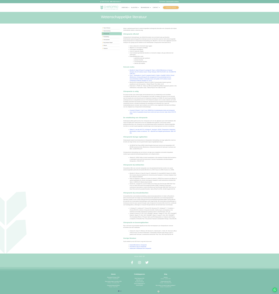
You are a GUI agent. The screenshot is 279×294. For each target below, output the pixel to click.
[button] (171, 7)
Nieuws (105, 45)
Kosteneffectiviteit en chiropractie (138, 245)
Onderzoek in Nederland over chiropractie (140, 248)
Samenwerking (107, 30)
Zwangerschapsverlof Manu (113, 285)
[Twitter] (147, 262)
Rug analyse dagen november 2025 (113, 281)
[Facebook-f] (132, 262)
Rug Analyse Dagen (108, 42)
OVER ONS (125, 7)
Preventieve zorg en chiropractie (138, 246)
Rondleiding (106, 36)
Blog (165, 274)
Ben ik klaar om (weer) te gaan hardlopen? (165, 285)
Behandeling (145, 7)
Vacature (106, 48)
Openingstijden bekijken (172, 1)
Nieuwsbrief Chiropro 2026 (113, 277)
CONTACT (155, 7)
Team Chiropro (107, 27)
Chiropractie (106, 33)
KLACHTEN (134, 7)
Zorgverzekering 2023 (166, 281)
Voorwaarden (107, 39)
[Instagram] (139, 262)
